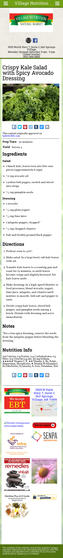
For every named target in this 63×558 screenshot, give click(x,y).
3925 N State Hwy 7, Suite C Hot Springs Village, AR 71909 (44, 394)
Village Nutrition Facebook (35, 40)
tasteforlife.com (11, 136)
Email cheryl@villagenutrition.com (28, 40)
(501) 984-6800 (31, 56)
